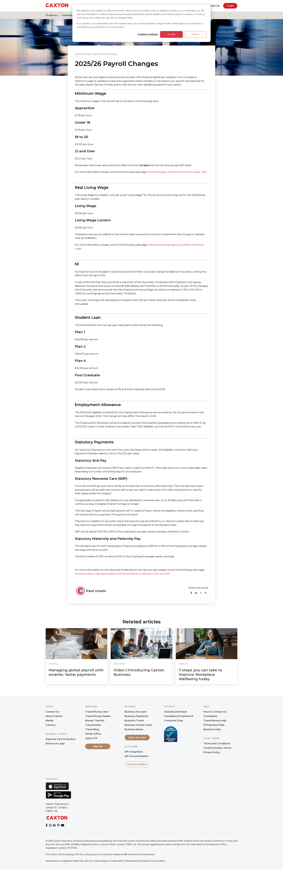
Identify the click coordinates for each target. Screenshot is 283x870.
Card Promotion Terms (217, 748)
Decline (195, 34)
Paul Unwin (96, 591)
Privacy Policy (126, 17)
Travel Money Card (96, 711)
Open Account (137, 737)
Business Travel (134, 720)
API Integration (134, 751)
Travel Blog (92, 729)
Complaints (210, 716)
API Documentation (136, 756)
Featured (120, 664)
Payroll (112, 54)
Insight (183, 664)
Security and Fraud (175, 711)
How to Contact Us (215, 711)
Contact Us (52, 711)
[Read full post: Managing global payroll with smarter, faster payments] (76, 643)
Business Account (135, 711)
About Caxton (54, 716)
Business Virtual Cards (138, 725)
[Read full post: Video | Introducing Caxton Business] (141, 643)
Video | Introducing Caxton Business (139, 672)
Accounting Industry (90, 54)
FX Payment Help (213, 725)
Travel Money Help (214, 720)
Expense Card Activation (61, 739)
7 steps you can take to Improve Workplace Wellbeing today (200, 674)
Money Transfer (95, 720)
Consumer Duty (173, 720)
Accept (171, 34)
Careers (51, 725)
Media (49, 720)
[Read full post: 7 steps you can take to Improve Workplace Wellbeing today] (206, 643)
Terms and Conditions (216, 743)
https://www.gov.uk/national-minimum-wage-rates (177, 172)
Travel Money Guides (98, 716)
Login (230, 5)
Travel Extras (93, 725)
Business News (134, 729)
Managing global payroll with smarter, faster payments (76, 672)
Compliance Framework (178, 716)
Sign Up (215, 5)
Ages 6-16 (91, 738)
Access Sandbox (137, 764)
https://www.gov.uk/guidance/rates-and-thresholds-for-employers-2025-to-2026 (122, 573)
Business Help (212, 729)
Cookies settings (148, 34)
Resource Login (55, 743)
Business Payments (136, 716)
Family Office (93, 733)
